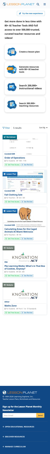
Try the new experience (32, 13)
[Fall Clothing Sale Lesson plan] (25, 187)
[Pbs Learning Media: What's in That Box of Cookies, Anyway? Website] (25, 258)
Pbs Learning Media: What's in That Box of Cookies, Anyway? (24, 267)
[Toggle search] (38, 4)
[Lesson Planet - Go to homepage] (19, 4)
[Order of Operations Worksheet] (25, 162)
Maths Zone (10, 305)
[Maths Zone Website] (25, 295)
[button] (44, 4)
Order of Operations (14, 157)
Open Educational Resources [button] (19, 426)
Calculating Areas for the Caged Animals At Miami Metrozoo (20, 230)
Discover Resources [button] (15, 436)
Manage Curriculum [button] (15, 446)
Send (40, 415)
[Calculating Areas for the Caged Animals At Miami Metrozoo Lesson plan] (25, 224)
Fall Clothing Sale (13, 194)
